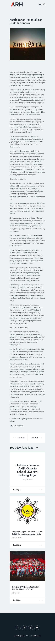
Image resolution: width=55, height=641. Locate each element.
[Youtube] (36, 627)
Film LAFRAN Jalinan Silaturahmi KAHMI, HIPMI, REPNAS (26, 588)
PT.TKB (29, 635)
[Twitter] (24, 627)
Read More (17, 490)
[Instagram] (30, 627)
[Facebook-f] (18, 627)
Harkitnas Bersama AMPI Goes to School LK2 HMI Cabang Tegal (28, 470)
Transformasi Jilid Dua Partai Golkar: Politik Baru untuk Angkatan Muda (27, 533)
